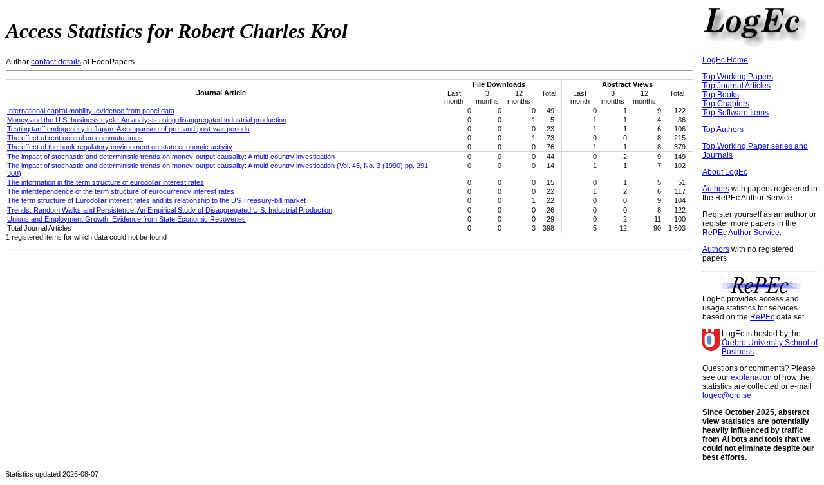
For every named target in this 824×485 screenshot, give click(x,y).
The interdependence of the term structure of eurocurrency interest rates (120, 191)
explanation (751, 377)
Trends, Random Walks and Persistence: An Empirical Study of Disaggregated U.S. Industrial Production (169, 210)
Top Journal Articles (736, 85)
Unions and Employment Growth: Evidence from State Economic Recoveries (126, 219)
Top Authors (723, 129)
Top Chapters (725, 103)
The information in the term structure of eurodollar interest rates (105, 182)
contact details (56, 61)
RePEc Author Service (741, 232)
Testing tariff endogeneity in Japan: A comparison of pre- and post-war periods (128, 129)
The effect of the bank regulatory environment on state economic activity (119, 147)
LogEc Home (725, 59)
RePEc (762, 316)
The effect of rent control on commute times (75, 138)
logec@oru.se (726, 395)
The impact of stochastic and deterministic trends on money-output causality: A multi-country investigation (171, 156)
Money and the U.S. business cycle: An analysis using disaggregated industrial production (146, 120)
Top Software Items (735, 112)
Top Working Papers (737, 76)
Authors (715, 188)
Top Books (720, 94)
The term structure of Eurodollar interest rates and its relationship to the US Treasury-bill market (156, 200)
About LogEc (724, 171)
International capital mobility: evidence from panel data (90, 111)
